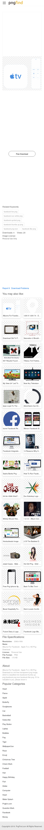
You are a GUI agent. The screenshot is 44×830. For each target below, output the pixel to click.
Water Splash (7, 799)
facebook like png (29, 229)
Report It (6, 288)
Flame (4, 693)
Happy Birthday (8, 777)
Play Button (7, 724)
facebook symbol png (12, 220)
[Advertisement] (22, 34)
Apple (4, 697)
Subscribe (6, 719)
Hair (4, 772)
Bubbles (5, 733)
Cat (3, 711)
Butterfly (5, 702)
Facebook (6, 812)
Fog (4, 737)
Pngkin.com (7, 803)
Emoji (4, 755)
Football (5, 768)
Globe (4, 786)
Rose (4, 750)
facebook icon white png (13, 216)
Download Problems (20, 288)
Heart (4, 688)
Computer (6, 790)
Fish (4, 781)
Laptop (5, 728)
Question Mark (8, 808)
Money (5, 817)
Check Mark (7, 764)
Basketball (6, 715)
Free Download (22, 154)
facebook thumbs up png (13, 224)
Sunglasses (7, 706)
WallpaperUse (8, 746)
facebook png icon (11, 229)
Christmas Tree (8, 759)
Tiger (4, 741)
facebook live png (10, 211)
